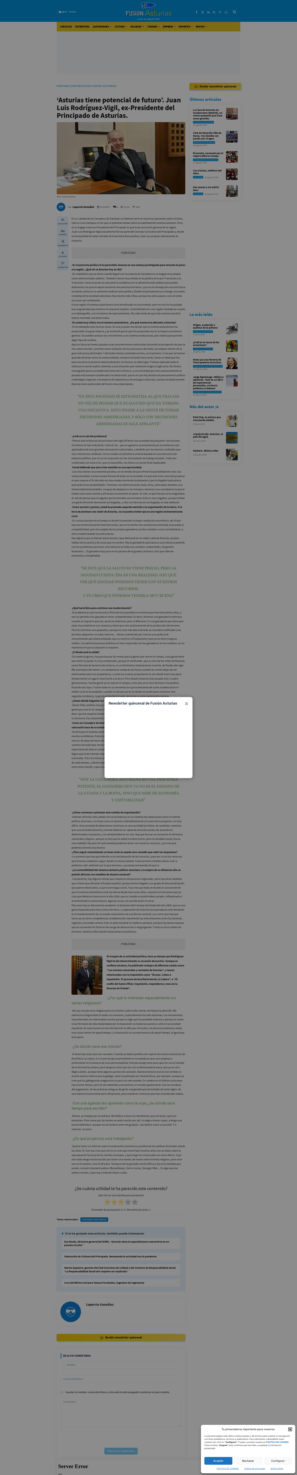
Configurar (278, 1460)
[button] (290, 1429)
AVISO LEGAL (276, 1468)
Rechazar (248, 1460)
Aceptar (218, 1460)
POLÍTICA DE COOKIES (228, 1468)
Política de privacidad (254, 1468)
